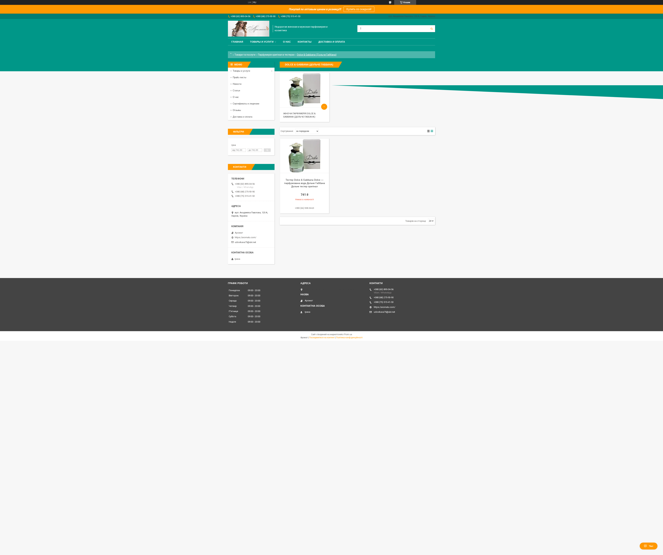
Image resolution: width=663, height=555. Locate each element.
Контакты (304, 41)
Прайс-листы (239, 77)
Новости (237, 84)
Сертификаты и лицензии (246, 103)
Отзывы (237, 110)
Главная (237, 41)
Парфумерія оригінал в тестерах (276, 54)
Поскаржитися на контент (322, 337)
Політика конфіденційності (349, 337)
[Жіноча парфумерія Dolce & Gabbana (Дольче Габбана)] (304, 90)
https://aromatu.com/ (245, 237)
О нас (287, 41)
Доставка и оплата (331, 41)
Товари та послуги (244, 54)
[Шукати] (431, 28)
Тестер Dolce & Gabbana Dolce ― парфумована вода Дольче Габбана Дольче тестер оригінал (304, 183)
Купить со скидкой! (359, 9)
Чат (651, 546)
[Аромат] (248, 29)
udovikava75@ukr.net (245, 242)
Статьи (236, 90)
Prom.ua (348, 334)
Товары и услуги (261, 41)
